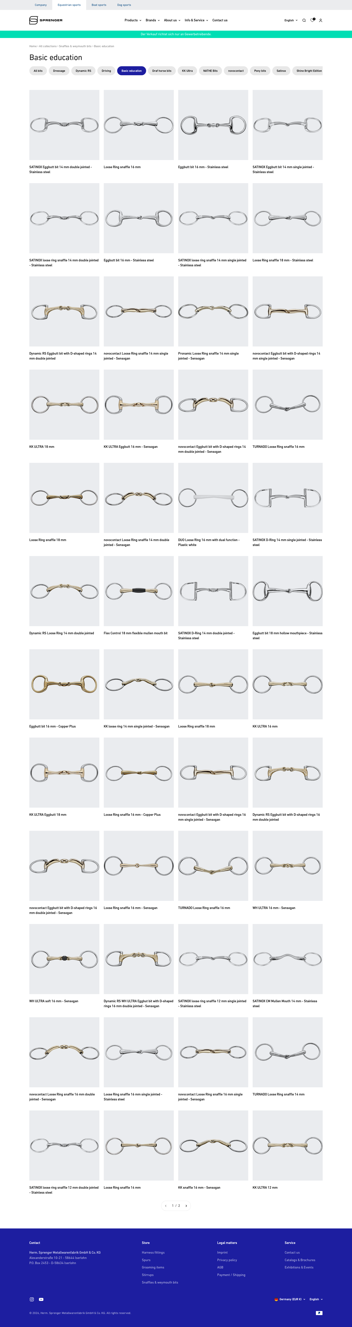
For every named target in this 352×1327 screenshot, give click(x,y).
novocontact (236, 70)
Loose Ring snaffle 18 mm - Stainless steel (283, 260)
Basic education (104, 46)
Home (33, 46)
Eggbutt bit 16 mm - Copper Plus (52, 726)
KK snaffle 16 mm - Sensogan (199, 1187)
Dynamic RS (83, 70)
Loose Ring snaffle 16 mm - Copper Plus (132, 814)
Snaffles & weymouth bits (75, 46)
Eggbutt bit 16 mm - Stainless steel (203, 167)
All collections (48, 46)
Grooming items (153, 1267)
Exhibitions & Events (299, 1267)
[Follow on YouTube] (41, 1299)
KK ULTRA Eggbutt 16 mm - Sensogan (131, 447)
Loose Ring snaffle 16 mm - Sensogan (130, 908)
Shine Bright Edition (309, 70)
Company (41, 4)
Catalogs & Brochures (300, 1260)
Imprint (222, 1252)
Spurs (146, 1260)
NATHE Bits (210, 70)
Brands (151, 20)
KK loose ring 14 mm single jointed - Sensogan (137, 726)
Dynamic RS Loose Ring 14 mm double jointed (61, 633)
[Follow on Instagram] (31, 1299)
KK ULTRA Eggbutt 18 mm (47, 814)
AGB (220, 1267)
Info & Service (194, 20)
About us (170, 20)
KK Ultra (187, 70)
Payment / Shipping (231, 1275)
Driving (106, 70)
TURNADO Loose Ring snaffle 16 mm (279, 447)
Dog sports (124, 4)
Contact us (220, 20)
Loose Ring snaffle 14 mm (122, 1187)
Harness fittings (153, 1252)
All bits (38, 70)
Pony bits (260, 70)
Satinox (281, 70)
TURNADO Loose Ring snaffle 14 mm (279, 1094)
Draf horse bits (161, 70)
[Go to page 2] (186, 1206)
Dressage (59, 70)
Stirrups (148, 1275)
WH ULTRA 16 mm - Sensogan (274, 908)
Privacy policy (227, 1260)
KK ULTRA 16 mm (265, 726)
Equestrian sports (69, 4)
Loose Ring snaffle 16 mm (122, 167)
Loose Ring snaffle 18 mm (47, 540)
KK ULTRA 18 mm (41, 447)
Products (131, 20)
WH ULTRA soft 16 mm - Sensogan (53, 1001)
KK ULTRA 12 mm (265, 1187)
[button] (321, 20)
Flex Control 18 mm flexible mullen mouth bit (136, 633)
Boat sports (99, 4)
